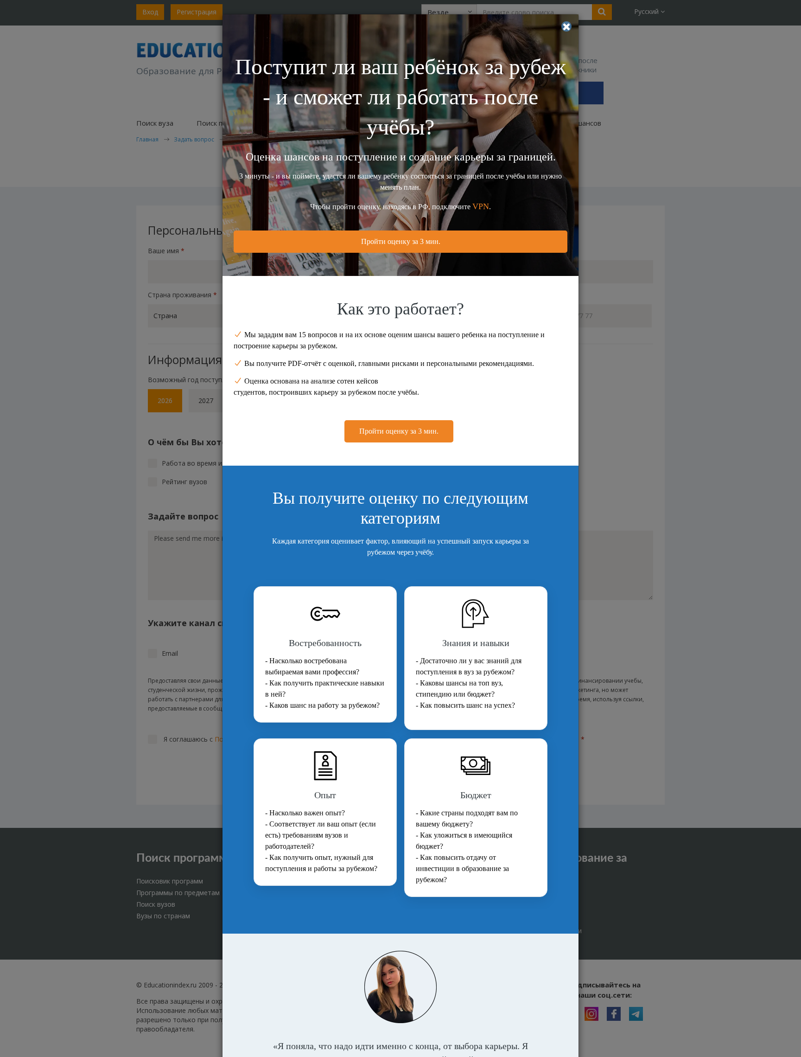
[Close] (566, 26)
